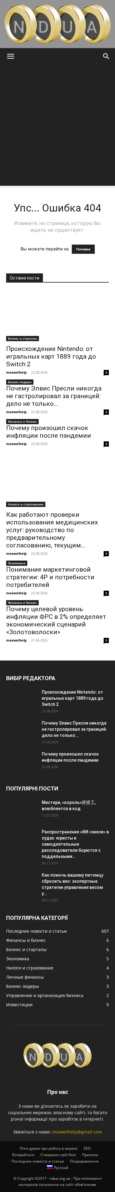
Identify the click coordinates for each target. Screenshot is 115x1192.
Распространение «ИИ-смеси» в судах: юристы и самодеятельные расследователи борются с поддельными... (75, 844)
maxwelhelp (16, 372)
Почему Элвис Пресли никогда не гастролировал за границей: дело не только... (54, 396)
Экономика (16, 563)
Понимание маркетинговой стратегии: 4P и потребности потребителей (50, 577)
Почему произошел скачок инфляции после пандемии (48, 431)
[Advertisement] (57, 125)
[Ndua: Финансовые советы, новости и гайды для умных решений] (57, 24)
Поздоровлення (84, 1161)
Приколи (90, 1154)
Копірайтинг (23, 1154)
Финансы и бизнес (22, 421)
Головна (83, 249)
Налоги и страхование (26, 504)
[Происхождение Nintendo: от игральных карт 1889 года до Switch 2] (57, 316)
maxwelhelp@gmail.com (77, 1132)
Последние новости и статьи (37, 1161)
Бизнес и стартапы (22, 338)
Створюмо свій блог (58, 1154)
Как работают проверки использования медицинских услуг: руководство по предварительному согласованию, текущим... (52, 530)
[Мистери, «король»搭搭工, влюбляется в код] (21, 810)
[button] (10, 56)
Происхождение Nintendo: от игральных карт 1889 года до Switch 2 (51, 356)
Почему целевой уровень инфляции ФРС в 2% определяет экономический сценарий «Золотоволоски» (56, 620)
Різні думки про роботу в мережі (49, 1148)
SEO (86, 1148)
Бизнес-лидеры (20, 382)
